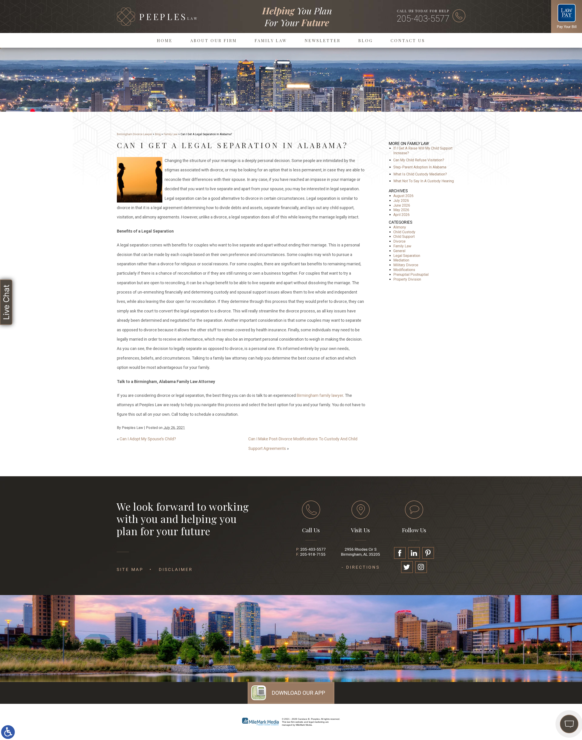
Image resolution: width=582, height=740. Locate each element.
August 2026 (403, 196)
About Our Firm (213, 40)
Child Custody (404, 232)
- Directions (360, 567)
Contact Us (408, 40)
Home (165, 40)
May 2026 (401, 210)
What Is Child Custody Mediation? (420, 174)
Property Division (407, 279)
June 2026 (401, 205)
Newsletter (323, 40)
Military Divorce (405, 265)
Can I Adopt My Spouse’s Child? (148, 438)
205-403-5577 (423, 19)
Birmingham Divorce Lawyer (134, 134)
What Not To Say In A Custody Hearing (423, 181)
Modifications (404, 270)
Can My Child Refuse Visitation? (418, 160)
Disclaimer (176, 569)
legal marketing (317, 722)
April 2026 (401, 215)
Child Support (404, 236)
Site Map (130, 569)
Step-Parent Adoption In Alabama (419, 167)
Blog (365, 40)
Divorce (399, 241)
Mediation (401, 260)
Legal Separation (406, 255)
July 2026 (401, 200)
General (399, 251)
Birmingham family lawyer (320, 395)
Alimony (399, 227)
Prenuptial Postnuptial (411, 274)
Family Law (271, 40)
